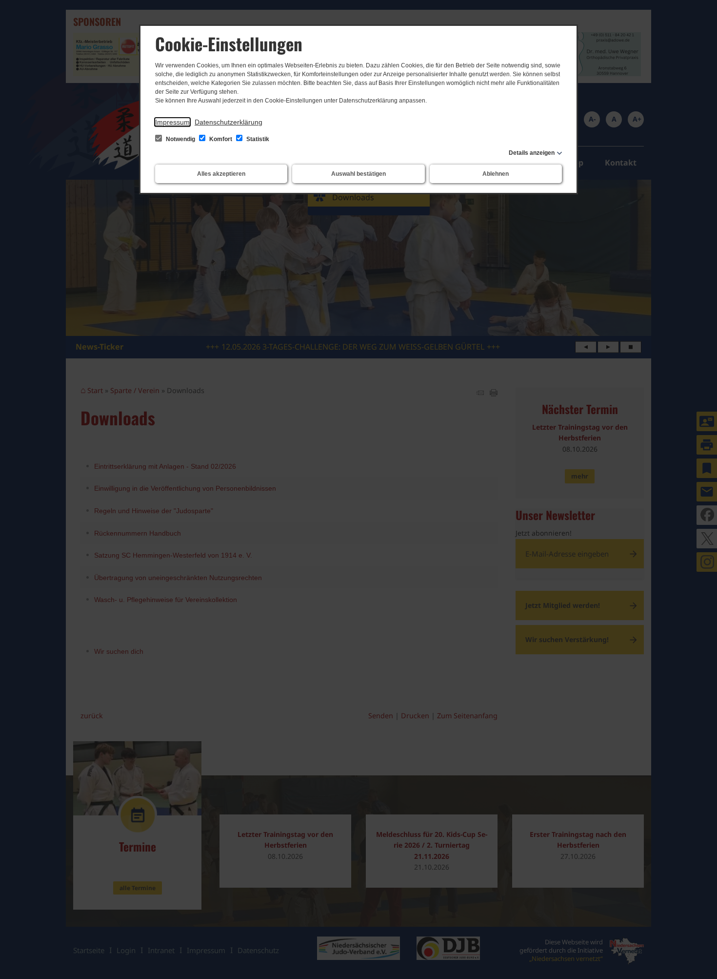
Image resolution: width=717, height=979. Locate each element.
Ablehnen (495, 173)
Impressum (172, 122)
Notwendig (180, 139)
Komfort (221, 139)
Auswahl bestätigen (358, 173)
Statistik (257, 139)
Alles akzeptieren (221, 173)
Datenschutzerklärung (228, 122)
